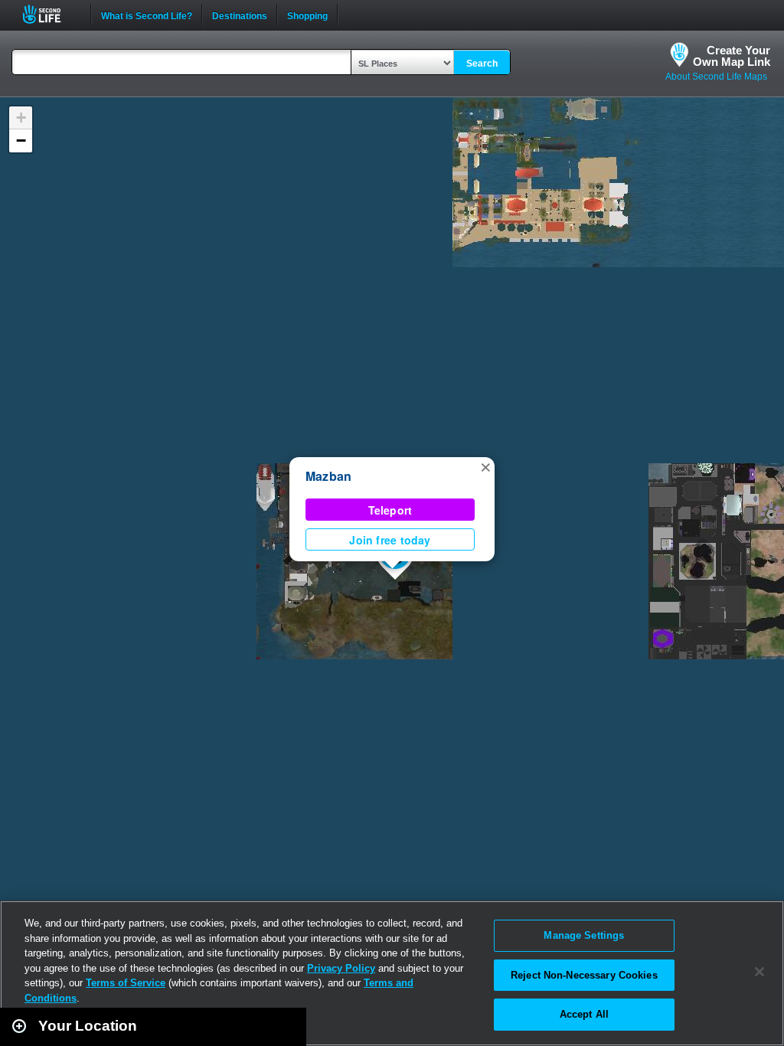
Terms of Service (125, 983)
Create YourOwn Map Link (731, 56)
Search (482, 63)
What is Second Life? (146, 14)
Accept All (584, 1014)
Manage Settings (584, 935)
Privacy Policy (341, 968)
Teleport (390, 510)
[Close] (759, 972)
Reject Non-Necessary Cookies (584, 975)
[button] (485, 466)
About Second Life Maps (716, 76)
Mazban (328, 476)
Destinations (239, 14)
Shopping (307, 14)
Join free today (389, 540)
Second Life (50, 14)
